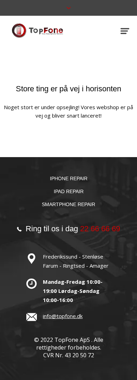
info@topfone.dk (63, 315)
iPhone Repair (68, 178)
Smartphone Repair (68, 204)
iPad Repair (69, 191)
